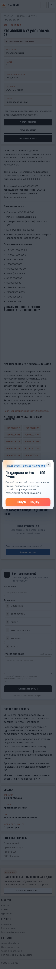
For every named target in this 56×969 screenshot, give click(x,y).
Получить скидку (28, 502)
